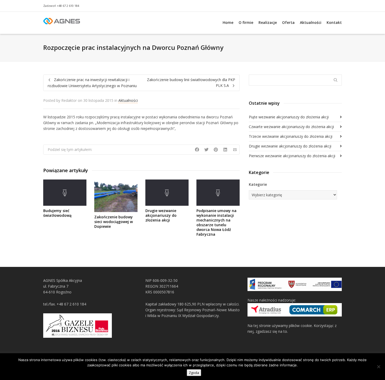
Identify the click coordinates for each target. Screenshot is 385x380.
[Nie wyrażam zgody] (378, 366)
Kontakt (334, 22)
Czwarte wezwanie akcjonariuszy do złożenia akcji (291, 126)
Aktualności (310, 22)
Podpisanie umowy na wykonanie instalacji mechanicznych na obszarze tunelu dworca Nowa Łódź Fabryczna (216, 222)
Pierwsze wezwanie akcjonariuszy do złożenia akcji (292, 155)
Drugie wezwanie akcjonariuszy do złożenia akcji (161, 215)
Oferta (288, 22)
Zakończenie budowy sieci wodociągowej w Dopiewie (113, 221)
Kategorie (258, 184)
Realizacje (267, 22)
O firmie (246, 22)
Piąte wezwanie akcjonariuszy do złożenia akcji (289, 116)
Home (228, 22)
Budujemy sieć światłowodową (57, 213)
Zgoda (194, 372)
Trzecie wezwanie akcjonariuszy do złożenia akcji (290, 136)
